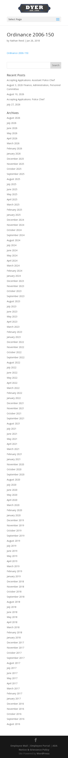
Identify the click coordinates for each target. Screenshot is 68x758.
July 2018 (11, 606)
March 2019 (13, 566)
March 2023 (13, 326)
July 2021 (11, 428)
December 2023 (15, 280)
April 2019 (12, 561)
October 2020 (14, 469)
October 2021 (14, 413)
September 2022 (15, 357)
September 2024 (15, 235)
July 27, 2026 (13, 104)
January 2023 (14, 337)
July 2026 (11, 123)
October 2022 (14, 352)
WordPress (43, 753)
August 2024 (13, 240)
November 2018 (15, 586)
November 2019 (15, 525)
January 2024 (14, 275)
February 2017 (14, 693)
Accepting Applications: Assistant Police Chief (31, 80)
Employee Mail (19, 745)
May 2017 (12, 678)
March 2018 (13, 627)
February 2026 (14, 148)
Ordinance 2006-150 (17, 53)
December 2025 (15, 158)
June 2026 (12, 128)
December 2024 (15, 219)
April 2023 (12, 321)
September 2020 (15, 474)
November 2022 (15, 347)
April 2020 (12, 499)
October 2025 (14, 168)
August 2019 (13, 540)
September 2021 (15, 418)
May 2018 (12, 617)
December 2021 (15, 403)
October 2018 (14, 591)
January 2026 (14, 153)
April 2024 (12, 260)
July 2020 (11, 484)
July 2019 (11, 545)
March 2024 (13, 265)
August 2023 (13, 301)
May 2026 (12, 133)
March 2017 (13, 688)
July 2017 (11, 668)
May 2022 (12, 377)
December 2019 (15, 520)
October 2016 (14, 713)
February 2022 (14, 392)
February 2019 (14, 571)
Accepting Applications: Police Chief (25, 99)
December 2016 (15, 703)
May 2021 (12, 438)
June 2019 (12, 550)
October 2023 (14, 291)
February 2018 (14, 632)
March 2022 (13, 388)
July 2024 (11, 245)
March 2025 (13, 204)
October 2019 (14, 530)
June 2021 (12, 433)
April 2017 (12, 683)
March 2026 (13, 143)
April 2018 (12, 622)
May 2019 (12, 556)
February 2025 (14, 209)
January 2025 (14, 214)
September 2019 (15, 535)
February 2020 (14, 510)
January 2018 (14, 637)
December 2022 (15, 342)
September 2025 (15, 173)
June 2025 (12, 189)
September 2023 (15, 296)
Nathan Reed (17, 40)
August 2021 (13, 423)
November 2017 (15, 647)
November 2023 (15, 286)
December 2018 (15, 581)
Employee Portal (40, 745)
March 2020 (13, 505)
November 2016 (15, 708)
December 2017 (15, 642)
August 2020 (13, 479)
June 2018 (12, 612)
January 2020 (14, 515)
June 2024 (12, 250)
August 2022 (13, 362)
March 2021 (13, 449)
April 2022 (12, 382)
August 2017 (13, 663)
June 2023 (12, 311)
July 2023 (11, 306)
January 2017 (14, 698)
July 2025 (11, 184)
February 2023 (14, 331)
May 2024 (12, 255)
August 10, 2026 (15, 94)
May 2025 (12, 194)
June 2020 (12, 489)
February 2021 (14, 454)
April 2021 (12, 443)
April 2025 (12, 199)
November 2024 (15, 224)
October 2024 (14, 230)
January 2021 (14, 459)
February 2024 (14, 270)
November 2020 (15, 464)
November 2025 (15, 163)
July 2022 (11, 367)
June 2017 (12, 673)
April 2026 (12, 138)
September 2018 (15, 596)
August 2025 (13, 179)
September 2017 (15, 657)
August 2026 (13, 117)
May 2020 (12, 494)
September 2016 (15, 718)
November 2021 (15, 408)
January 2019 (14, 576)
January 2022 (14, 398)
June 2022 (12, 372)
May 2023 (12, 316)
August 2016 (13, 724)
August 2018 (13, 601)
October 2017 (14, 652)
